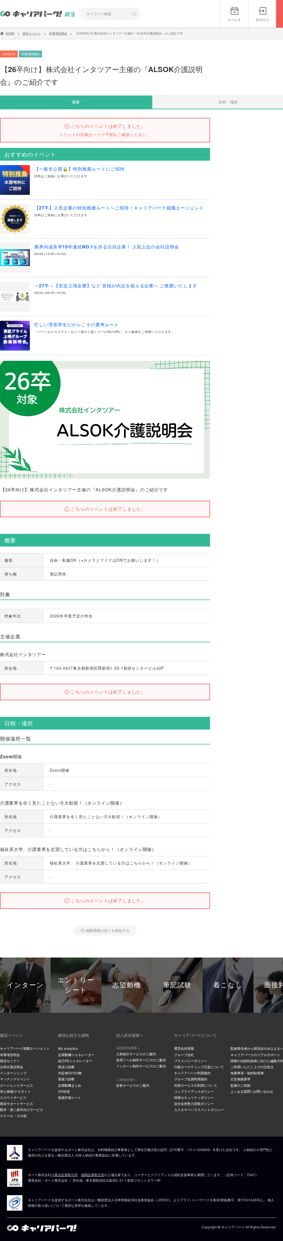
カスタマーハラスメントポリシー (199, 1110)
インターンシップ (13, 1073)
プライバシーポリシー (190, 1061)
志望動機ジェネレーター (76, 1055)
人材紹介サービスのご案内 (136, 1054)
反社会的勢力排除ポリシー (194, 1104)
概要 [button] (76, 102)
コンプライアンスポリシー (194, 1091)
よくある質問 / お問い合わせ (251, 1091)
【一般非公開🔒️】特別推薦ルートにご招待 (79, 169)
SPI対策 (64, 1091)
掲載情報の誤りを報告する (108, 930)
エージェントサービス (16, 1085)
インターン (25, 985)
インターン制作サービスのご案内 (141, 1066)
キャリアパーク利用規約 (192, 1073)
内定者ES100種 (70, 1073)
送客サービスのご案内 (132, 1085)
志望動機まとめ (69, 1085)
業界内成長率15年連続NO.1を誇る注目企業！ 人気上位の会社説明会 (106, 246)
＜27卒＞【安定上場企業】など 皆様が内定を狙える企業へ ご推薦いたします (115, 285)
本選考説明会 (10, 1055)
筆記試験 (177, 985)
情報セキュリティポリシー (194, 1098)
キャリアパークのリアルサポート (255, 1055)
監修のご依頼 (240, 1085)
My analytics (68, 1048)
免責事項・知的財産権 (247, 1073)
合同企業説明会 (11, 1067)
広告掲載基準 (240, 1079)
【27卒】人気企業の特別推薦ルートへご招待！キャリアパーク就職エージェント (119, 208)
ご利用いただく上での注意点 (252, 1067)
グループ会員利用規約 (190, 1079)
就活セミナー (10, 1061)
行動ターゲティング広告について (199, 1067)
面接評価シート (69, 1098)
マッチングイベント (15, 1079)
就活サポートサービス (16, 1104)
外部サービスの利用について (195, 1085)
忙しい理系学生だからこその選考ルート (76, 324)
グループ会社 (184, 1055)
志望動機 (126, 985)
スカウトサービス (13, 1098)
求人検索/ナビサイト (15, 1091)
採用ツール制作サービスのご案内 (141, 1060)
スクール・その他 (13, 1116)
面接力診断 (66, 1079)
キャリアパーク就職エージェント (25, 1048)
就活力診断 (66, 1067)
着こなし (228, 985)
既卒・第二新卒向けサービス (21, 1110)
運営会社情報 (184, 1048)
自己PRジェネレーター (75, 1061)
